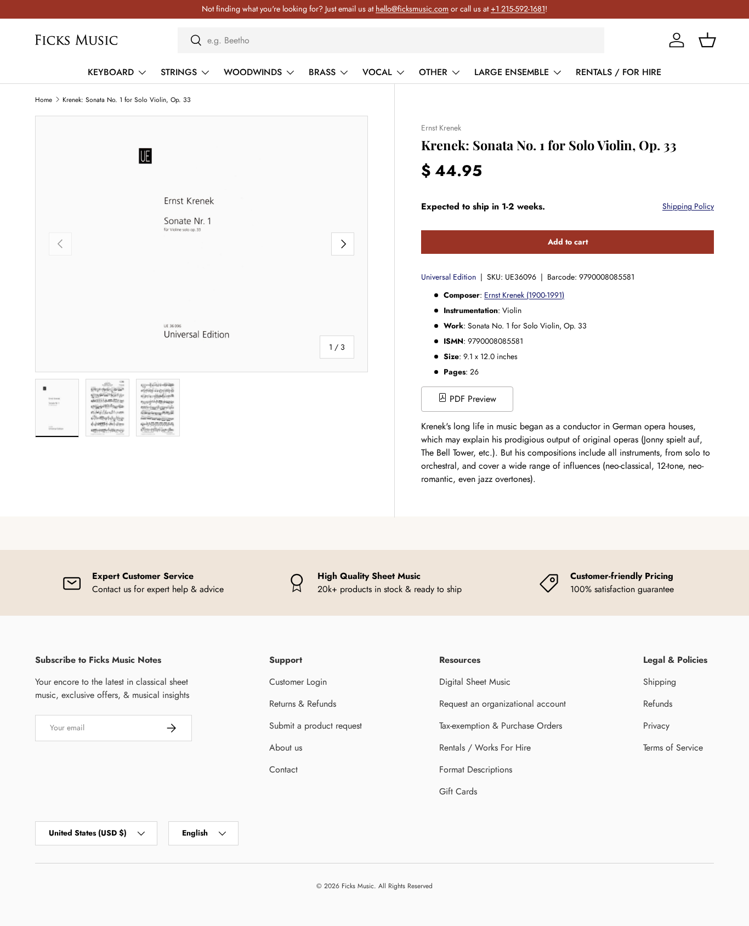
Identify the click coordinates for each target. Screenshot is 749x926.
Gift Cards (458, 791)
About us (285, 747)
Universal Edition (448, 276)
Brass (322, 72)
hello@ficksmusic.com (412, 8)
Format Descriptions (475, 769)
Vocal (377, 72)
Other (433, 72)
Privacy (656, 725)
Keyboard (111, 72)
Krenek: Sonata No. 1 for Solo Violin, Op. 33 (127, 100)
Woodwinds (253, 72)
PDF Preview (471, 399)
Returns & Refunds (302, 703)
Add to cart (568, 241)
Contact (283, 769)
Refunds (657, 703)
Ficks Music (358, 886)
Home (43, 100)
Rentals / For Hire (618, 72)
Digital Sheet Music (474, 681)
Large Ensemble (511, 72)
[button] (707, 40)
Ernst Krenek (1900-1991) (524, 294)
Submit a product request (315, 725)
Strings (179, 72)
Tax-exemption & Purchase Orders (500, 725)
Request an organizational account (502, 703)
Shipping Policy (688, 206)
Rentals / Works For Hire (485, 747)
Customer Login (298, 681)
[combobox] (391, 40)
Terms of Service (673, 747)
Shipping (659, 681)
